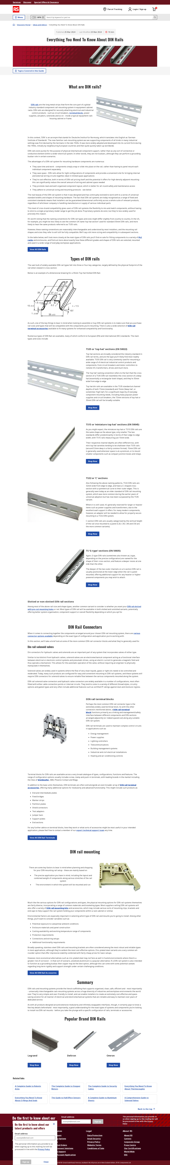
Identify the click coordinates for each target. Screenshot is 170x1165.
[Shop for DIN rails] (85, 56)
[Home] (14, 25)
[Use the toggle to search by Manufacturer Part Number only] (43, 17)
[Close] (54, 1124)
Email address (21, 1133)
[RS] (16, 9)
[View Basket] (154, 9)
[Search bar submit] (154, 17)
